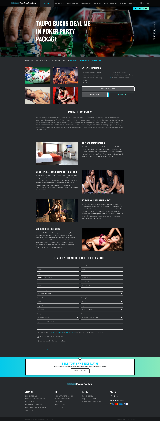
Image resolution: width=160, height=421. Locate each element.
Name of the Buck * (85, 274)
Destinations (59, 3)
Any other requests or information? (45, 321)
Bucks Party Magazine (33, 404)
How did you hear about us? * (88, 313)
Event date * (40, 297)
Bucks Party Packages (38, 60)
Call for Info (121, 95)
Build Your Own (47, 3)
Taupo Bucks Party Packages (57, 60)
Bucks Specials (31, 396)
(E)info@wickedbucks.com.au (92, 402)
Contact (132, 3)
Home (27, 60)
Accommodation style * (42, 289)
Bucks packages (72, 3)
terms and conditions (56, 332)
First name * (40, 265)
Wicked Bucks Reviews (62, 399)
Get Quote (47, 349)
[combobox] (40, 277)
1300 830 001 (142, 8)
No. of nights (84, 297)
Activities (97, 3)
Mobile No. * (40, 274)
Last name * (84, 265)
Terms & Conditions (61, 404)
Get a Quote (94, 95)
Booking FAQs (59, 402)
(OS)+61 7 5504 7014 (89, 399)
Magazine (123, 3)
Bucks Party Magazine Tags (35, 407)
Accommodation (86, 3)
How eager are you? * (42, 313)
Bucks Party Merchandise (63, 396)
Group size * (40, 305)
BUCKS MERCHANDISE (110, 3)
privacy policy (71, 332)
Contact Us (29, 410)
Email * (39, 281)
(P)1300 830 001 (87, 396)
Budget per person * (85, 305)
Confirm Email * (85, 281)
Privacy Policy (59, 407)
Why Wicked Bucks (32, 402)
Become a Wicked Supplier (35, 399)
